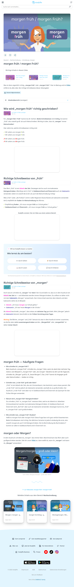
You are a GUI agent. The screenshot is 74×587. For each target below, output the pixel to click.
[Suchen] (70, 6)
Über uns (15, 546)
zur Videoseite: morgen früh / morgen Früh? (38, 489)
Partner (62, 546)
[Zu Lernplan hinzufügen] (5, 55)
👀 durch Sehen (21, 261)
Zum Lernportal (20, 539)
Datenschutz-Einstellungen (58, 570)
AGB (33, 570)
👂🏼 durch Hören (52, 261)
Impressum (24, 570)
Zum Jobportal (57, 539)
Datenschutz (42, 570)
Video (68, 85)
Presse (38, 552)
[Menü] (71, 2)
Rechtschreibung (15, 60)
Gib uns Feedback (37, 575)
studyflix (38, 2)
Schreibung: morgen (28, 60)
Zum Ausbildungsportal (39, 539)
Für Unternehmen (47, 546)
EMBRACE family (40, 579)
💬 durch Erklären (52, 268)
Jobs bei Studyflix (30, 546)
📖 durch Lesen (21, 268)
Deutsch (6, 60)
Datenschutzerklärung (61, 275)
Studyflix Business (24, 552)
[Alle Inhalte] (3, 2)
